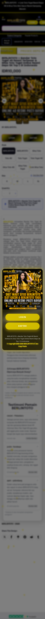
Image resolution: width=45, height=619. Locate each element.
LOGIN (22, 317)
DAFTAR (22, 326)
